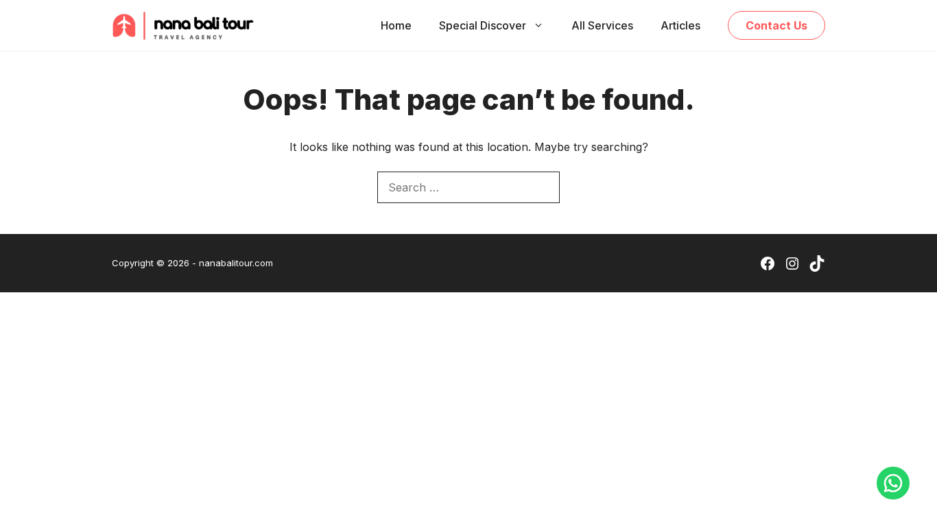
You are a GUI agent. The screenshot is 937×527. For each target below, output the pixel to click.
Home (396, 25)
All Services (602, 25)
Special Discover (482, 25)
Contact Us (776, 25)
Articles (680, 25)
